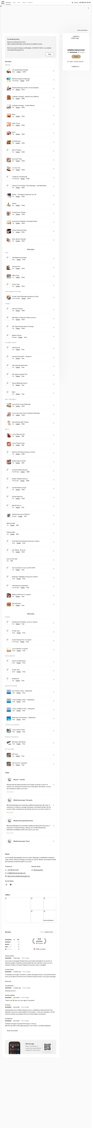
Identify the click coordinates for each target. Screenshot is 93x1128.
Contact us (75, 66)
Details (19, 72)
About (19, 2)
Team (14, 2)
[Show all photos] (46, 20)
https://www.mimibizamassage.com (18, 876)
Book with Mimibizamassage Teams (30, 841)
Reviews (30, 2)
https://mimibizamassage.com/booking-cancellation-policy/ (24, 44)
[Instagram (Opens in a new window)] (6, 884)
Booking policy (38, 870)
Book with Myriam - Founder (30, 784)
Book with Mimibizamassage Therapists (30, 805)
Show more (30, 249)
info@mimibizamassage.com (16, 873)
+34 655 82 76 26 (85, 2)
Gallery (24, 2)
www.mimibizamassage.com (15, 50)
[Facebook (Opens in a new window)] (11, 884)
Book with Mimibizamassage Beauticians (30, 825)
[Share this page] (88, 8)
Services (8, 2)
